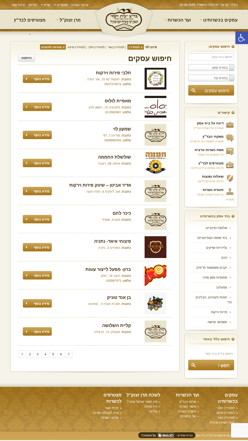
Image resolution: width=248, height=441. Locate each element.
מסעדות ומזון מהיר (214, 277)
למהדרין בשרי (116, 47)
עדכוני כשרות (80, 4)
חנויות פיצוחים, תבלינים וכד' (214, 299)
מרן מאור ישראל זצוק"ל (142, 401)
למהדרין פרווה (76, 47)
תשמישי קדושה (217, 321)
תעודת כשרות (213, 189)
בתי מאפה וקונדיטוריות (212, 237)
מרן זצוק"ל (69, 20)
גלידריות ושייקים (216, 247)
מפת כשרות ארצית (209, 149)
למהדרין (134, 47)
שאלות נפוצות (213, 176)
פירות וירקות (219, 312)
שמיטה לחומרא (51, 47)
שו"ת (46, 4)
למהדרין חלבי (96, 47)
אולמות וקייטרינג (216, 227)
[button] (241, 37)
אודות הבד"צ (187, 401)
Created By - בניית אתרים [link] (167, 435)
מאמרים (62, 4)
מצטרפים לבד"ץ (30, 20)
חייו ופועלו (150, 406)
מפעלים (222, 287)
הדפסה (26, 57)
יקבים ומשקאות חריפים (211, 267)
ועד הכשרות (178, 20)
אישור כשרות (187, 406)
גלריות (33, 4)
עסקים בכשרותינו (220, 20)
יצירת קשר (18, 4)
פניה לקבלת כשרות (106, 412)
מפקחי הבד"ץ (213, 136)
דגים (224, 257)
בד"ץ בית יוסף (124, 19)
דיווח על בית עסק (210, 123)
